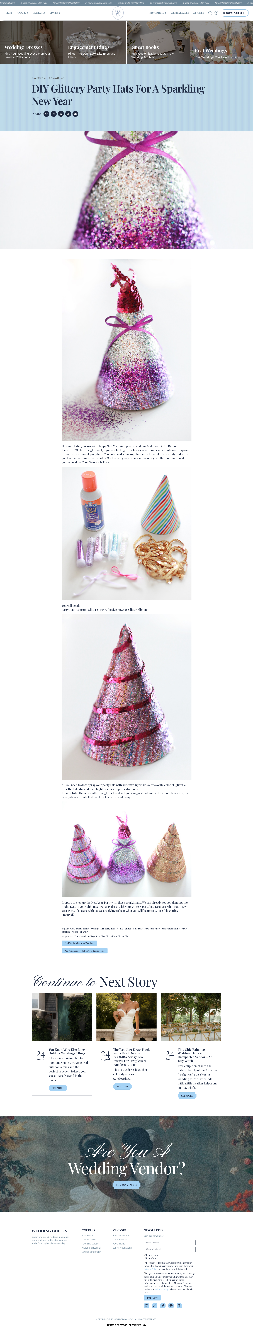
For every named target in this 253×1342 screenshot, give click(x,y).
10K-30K (92, 936)
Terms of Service (117, 1325)
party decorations (171, 928)
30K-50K (103, 936)
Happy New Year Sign (111, 446)
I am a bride (152, 1258)
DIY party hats (107, 928)
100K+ (125, 936)
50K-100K (115, 936)
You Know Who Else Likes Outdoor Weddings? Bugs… (68, 1051)
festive (120, 928)
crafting (95, 928)
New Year (138, 928)
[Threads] (179, 1305)
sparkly (84, 931)
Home (34, 78)
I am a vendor (152, 1255)
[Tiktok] (154, 1305)
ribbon (75, 931)
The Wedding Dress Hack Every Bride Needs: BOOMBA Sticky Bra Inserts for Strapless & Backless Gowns (131, 1057)
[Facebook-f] (163, 1305)
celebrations (82, 928)
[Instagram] (146, 1305)
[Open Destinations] (166, 12)
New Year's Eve (152, 928)
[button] (46, 114)
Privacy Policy (150, 1269)
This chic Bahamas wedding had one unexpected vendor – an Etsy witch (195, 1055)
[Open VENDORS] (27, 12)
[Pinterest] (171, 1305)
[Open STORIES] (60, 12)
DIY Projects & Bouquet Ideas (50, 78)
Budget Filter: (67, 937)
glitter (128, 928)
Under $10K (80, 936)
